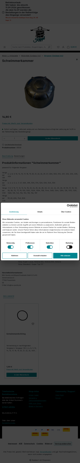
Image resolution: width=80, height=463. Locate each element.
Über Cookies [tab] (66, 212)
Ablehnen (14, 255)
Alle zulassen (65, 255)
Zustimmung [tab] (14, 212)
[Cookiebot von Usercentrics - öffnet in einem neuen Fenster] (68, 205)
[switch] (30, 247)
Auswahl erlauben (40, 255)
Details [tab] (40, 212)
